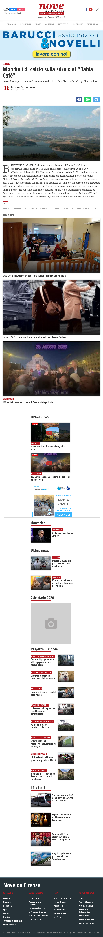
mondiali (6, 208)
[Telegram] (96, 99)
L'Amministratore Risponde (35, 903)
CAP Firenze (58, 917)
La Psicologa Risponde (37, 912)
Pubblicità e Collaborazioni (84, 910)
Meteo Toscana (60, 913)
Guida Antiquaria (35, 919)
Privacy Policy (84, 915)
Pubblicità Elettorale (87, 919)
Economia (25, 24)
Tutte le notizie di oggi (12, 921)
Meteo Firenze (59, 909)
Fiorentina (92, 24)
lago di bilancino (31, 208)
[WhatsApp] (87, 99)
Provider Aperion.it (86, 906)
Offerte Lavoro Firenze (62, 898)
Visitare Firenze (60, 902)
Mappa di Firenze (60, 906)
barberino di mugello (50, 208)
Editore (81, 898)
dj (72, 208)
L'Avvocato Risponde (36, 908)
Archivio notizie (9, 924)
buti (87, 208)
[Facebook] (86, 9)
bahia (65, 208)
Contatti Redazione (87, 902)
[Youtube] (91, 9)
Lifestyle (63, 24)
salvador (17, 208)
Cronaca (11, 24)
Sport (38, 24)
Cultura (49, 24)
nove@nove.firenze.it (87, 923)
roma (79, 208)
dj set (95, 208)
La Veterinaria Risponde (38, 915)
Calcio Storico (33, 898)
